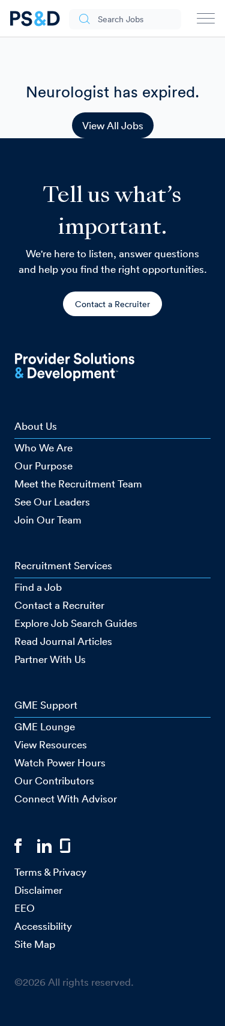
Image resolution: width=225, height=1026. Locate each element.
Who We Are (43, 447)
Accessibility (43, 926)
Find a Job (38, 587)
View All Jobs (112, 125)
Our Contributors (54, 780)
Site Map (34, 944)
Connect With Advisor (65, 798)
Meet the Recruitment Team (78, 483)
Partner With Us (50, 659)
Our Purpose (43, 465)
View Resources (50, 744)
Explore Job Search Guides (75, 623)
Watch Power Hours (60, 762)
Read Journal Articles (63, 641)
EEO (24, 908)
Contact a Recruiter (112, 304)
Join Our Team (48, 519)
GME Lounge (44, 726)
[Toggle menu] (206, 21)
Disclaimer (38, 890)
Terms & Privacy (50, 872)
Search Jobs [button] (120, 19)
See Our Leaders (52, 501)
